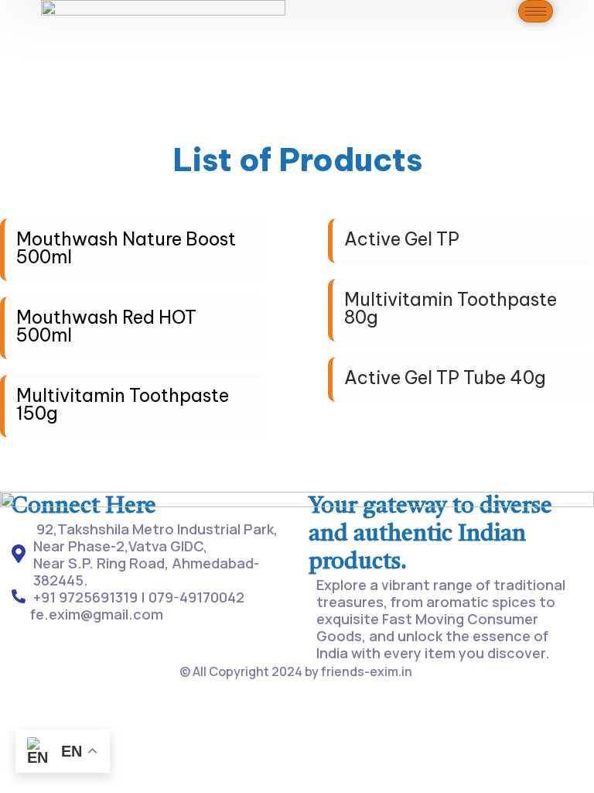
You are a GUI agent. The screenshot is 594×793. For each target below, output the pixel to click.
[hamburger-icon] (535, 11)
